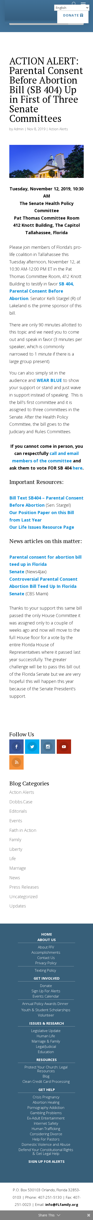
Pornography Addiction (45, 1107)
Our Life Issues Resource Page (41, 527)
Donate (71, 15)
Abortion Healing (46, 1102)
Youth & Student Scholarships (45, 1009)
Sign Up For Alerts (45, 990)
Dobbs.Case (20, 802)
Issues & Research (46, 1023)
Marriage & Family (46, 1041)
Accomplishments (45, 952)
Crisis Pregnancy (46, 1097)
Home (46, 934)
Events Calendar (46, 996)
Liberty (15, 849)
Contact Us (46, 957)
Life (12, 858)
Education (46, 1051)
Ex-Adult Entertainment (46, 1118)
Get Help (46, 1089)
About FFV (46, 947)
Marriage (17, 868)
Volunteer (46, 1015)
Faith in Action (22, 830)
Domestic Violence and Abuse (46, 1144)
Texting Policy (45, 970)
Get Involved (47, 978)
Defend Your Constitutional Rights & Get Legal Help (46, 1151)
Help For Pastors (46, 1139)
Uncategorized (23, 896)
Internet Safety (46, 1123)
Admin (19, 129)
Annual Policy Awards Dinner (45, 1003)
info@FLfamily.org (61, 1204)
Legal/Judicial (46, 1046)
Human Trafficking (46, 1128)
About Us (46, 939)
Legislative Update (46, 1030)
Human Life (46, 1035)
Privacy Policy (46, 962)
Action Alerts (58, 129)
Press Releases (24, 887)
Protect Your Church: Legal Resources (46, 1069)
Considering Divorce (46, 1133)
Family (15, 839)
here (78, 468)
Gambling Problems (46, 1112)
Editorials (18, 811)
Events (15, 820)
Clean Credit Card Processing (46, 1081)
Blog (46, 1076)
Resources (46, 1059)
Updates (17, 906)
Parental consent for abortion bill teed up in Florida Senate (45, 564)
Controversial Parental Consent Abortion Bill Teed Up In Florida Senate (43, 586)
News (14, 877)
